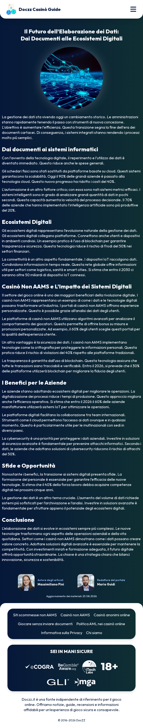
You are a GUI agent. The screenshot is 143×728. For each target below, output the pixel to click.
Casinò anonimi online (112, 615)
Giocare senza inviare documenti (45, 623)
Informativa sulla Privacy (61, 632)
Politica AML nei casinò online (100, 623)
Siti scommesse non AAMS (35, 615)
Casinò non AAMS (75, 615)
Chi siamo (94, 632)
